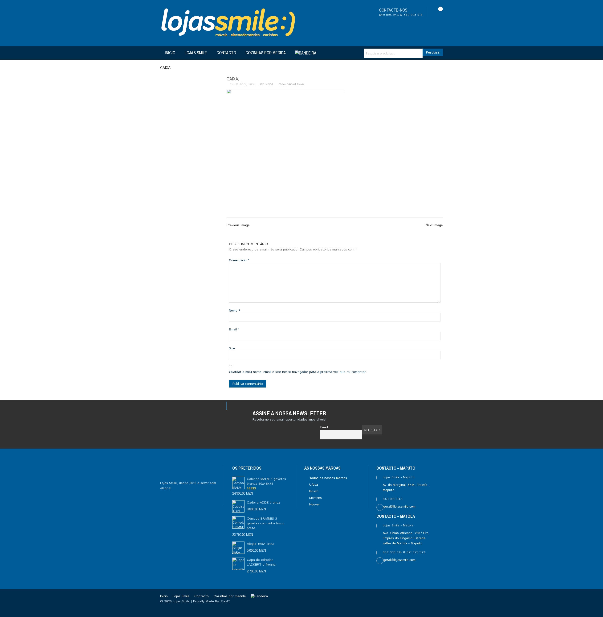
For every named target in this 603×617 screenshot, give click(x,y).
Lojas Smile (196, 53)
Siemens (315, 498)
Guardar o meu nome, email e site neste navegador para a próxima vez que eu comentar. (297, 372)
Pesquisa (433, 52)
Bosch (313, 491)
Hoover (314, 504)
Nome (234, 310)
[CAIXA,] (285, 148)
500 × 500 (266, 84)
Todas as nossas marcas (327, 478)
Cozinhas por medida (265, 53)
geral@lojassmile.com (399, 506)
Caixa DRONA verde (291, 84)
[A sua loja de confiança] (228, 23)
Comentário (239, 260)
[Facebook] (192, 407)
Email (234, 329)
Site (232, 348)
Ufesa (313, 484)
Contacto (226, 53)
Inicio (170, 53)
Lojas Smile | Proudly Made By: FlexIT (201, 601)
